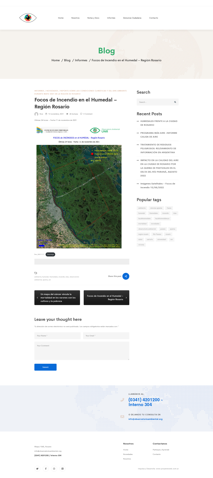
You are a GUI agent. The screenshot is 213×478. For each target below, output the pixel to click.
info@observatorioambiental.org (47, 451)
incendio (62, 277)
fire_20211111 (39, 254)
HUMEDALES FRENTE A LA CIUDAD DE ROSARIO (158, 123)
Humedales (53, 277)
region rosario (143, 234)
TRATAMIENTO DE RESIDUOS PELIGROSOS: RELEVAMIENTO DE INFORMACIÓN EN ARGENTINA (158, 148)
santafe (150, 239)
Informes (81, 60)
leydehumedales (144, 218)
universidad (161, 239)
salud (140, 239)
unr (50, 280)
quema (45, 280)
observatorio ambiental (147, 229)
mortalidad (142, 224)
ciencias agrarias (156, 208)
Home (56, 60)
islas (67, 277)
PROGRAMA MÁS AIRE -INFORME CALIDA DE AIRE (158, 135)
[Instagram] (54, 469)
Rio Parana (157, 234)
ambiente (37, 277)
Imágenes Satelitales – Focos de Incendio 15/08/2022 (157, 185)
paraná (162, 229)
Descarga (50, 254)
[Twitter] (37, 469)
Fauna (169, 208)
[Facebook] (46, 469)
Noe (41, 114)
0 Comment (87, 114)
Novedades (52, 91)
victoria (141, 245)
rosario (168, 234)
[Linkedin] (62, 469)
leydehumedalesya (162, 218)
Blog (67, 60)
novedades (155, 224)
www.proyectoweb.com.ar (167, 468)
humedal (45, 277)
